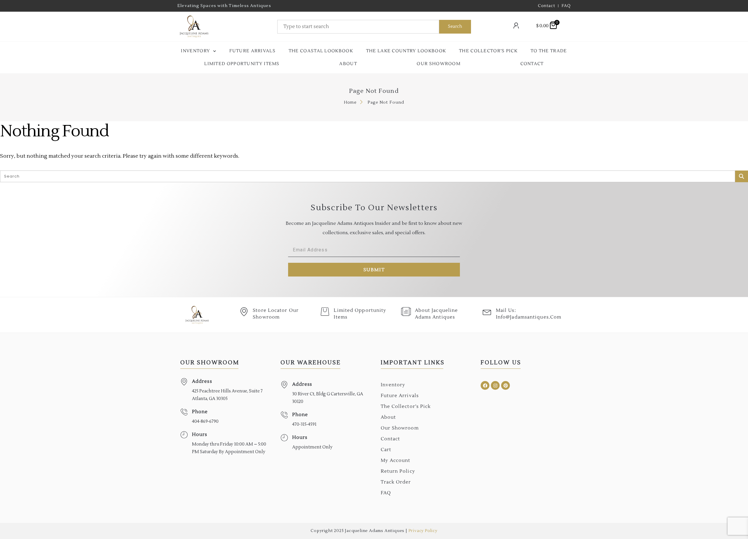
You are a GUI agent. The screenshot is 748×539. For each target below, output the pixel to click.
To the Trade (549, 51)
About (348, 64)
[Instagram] (495, 385)
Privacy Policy (422, 530)
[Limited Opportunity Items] (325, 311)
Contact (532, 64)
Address (202, 381)
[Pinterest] (505, 385)
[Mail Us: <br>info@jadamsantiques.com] (487, 311)
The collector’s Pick (488, 51)
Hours (199, 434)
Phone (200, 412)
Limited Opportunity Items (242, 64)
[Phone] (184, 412)
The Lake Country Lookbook (406, 51)
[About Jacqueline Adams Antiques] (406, 311)
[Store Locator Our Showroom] (244, 311)
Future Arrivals (252, 51)
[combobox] (358, 27)
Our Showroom (438, 64)
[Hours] (184, 435)
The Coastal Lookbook (321, 51)
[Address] (184, 381)
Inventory (195, 51)
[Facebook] (485, 385)
